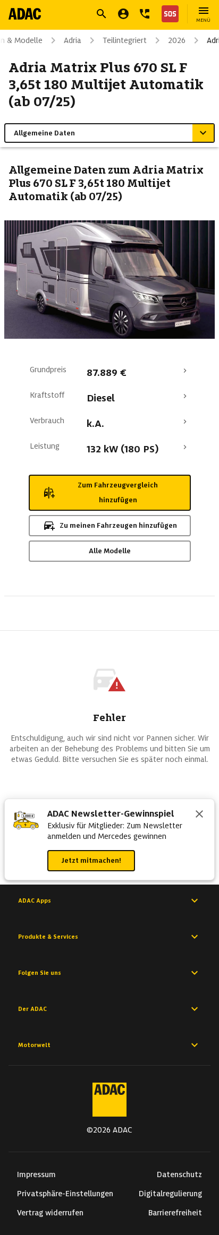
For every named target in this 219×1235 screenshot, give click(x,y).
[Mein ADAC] (123, 13)
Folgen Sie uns (39, 972)
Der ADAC (32, 1009)
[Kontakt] (144, 13)
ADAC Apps (34, 900)
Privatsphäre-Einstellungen (65, 1193)
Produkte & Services (48, 936)
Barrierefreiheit (175, 1212)
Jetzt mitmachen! (91, 860)
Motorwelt (34, 1045)
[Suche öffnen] (101, 14)
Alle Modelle (110, 550)
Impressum (36, 1174)
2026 (177, 40)
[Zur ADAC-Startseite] (25, 13)
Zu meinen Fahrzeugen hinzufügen (118, 525)
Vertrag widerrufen (50, 1212)
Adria (72, 40)
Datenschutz (179, 1174)
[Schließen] (199, 815)
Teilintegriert (125, 40)
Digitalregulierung (170, 1193)
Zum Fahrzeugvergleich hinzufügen (118, 492)
